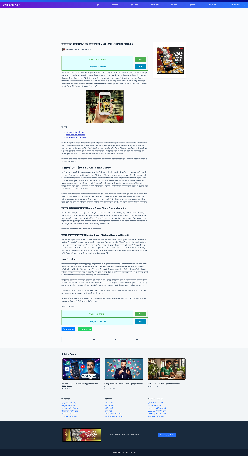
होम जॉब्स (174, 5)
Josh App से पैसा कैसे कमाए (157, 411)
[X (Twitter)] (94, 339)
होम (98, 5)
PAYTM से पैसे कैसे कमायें (156, 416)
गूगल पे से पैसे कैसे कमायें (155, 403)
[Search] (244, 5)
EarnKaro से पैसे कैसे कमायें (157, 408)
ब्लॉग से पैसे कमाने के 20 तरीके (114, 416)
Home (111, 435)
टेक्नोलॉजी (115, 5)
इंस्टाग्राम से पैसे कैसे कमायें (70, 408)
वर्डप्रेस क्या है (109, 408)
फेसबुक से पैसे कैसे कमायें (69, 405)
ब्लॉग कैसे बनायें (109, 403)
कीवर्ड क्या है (108, 411)
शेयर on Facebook (68, 329)
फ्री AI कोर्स (134, 5)
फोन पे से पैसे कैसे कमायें (155, 405)
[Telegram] (115, 339)
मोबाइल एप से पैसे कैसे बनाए (70, 411)
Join (140, 59)
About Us (212, 5)
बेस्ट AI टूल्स (154, 5)
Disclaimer (125, 435)
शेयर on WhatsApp (85, 329)
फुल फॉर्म (192, 5)
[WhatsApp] (137, 339)
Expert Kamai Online (167, 435)
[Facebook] (72, 339)
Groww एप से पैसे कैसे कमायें (157, 414)
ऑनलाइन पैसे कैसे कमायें (69, 414)
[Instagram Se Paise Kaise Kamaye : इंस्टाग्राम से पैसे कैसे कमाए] (124, 369)
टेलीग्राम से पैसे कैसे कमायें (69, 416)
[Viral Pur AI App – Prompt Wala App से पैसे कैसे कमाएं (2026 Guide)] (81, 369)
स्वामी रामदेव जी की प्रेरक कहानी (76, 138)
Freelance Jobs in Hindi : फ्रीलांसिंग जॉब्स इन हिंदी (163, 384)
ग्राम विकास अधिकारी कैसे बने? (75, 132)
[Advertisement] (58, 22)
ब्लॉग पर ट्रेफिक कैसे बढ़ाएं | (113, 414)
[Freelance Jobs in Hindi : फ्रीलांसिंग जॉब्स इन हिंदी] (166, 369)
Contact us (235, 5)
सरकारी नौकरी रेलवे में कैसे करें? (75, 135)
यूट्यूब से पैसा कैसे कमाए (69, 403)
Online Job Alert (11, 4)
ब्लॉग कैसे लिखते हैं (110, 405)
